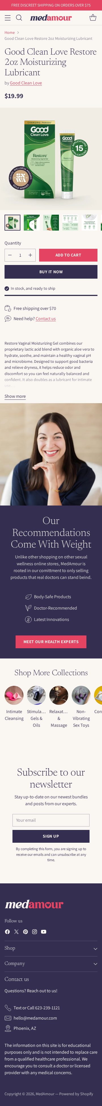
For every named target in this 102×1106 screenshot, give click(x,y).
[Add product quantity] (30, 255)
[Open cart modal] (93, 18)
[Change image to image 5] (89, 223)
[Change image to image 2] (32, 223)
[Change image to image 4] (70, 223)
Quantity (13, 243)
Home (10, 32)
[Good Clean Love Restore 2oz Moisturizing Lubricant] (51, 159)
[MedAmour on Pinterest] (25, 932)
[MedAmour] (51, 17)
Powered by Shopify (76, 1093)
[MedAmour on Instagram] (34, 932)
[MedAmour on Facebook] (7, 932)
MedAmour (45, 1093)
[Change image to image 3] (51, 223)
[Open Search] (19, 18)
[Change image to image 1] (12, 223)
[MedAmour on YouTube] (43, 932)
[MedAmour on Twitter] (16, 932)
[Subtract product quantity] (10, 255)
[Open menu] (7, 18)
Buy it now (51, 271)
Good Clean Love (26, 83)
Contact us (46, 319)
